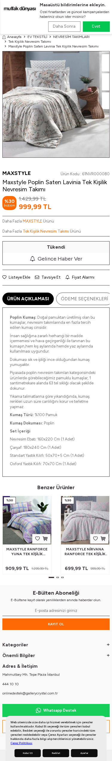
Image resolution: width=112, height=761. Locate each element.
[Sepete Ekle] (45, 538)
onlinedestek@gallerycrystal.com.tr (30, 693)
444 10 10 (10, 684)
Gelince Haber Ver (60, 258)
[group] (56, 104)
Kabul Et (28, 753)
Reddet (56, 753)
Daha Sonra (64, 26)
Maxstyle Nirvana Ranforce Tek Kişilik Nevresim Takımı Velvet (85, 551)
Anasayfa (14, 37)
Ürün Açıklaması (28, 298)
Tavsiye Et (51, 277)
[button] (51, 577)
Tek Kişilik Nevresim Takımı (29, 42)
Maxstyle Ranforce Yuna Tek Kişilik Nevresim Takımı (26, 551)
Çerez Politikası (21, 743)
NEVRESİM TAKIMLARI (71, 37)
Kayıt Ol (56, 624)
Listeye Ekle (19, 277)
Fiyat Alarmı (82, 277)
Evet (96, 26)
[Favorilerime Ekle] (37, 538)
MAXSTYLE (16, 173)
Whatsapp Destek (59, 710)
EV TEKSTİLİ (37, 37)
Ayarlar (84, 753)
